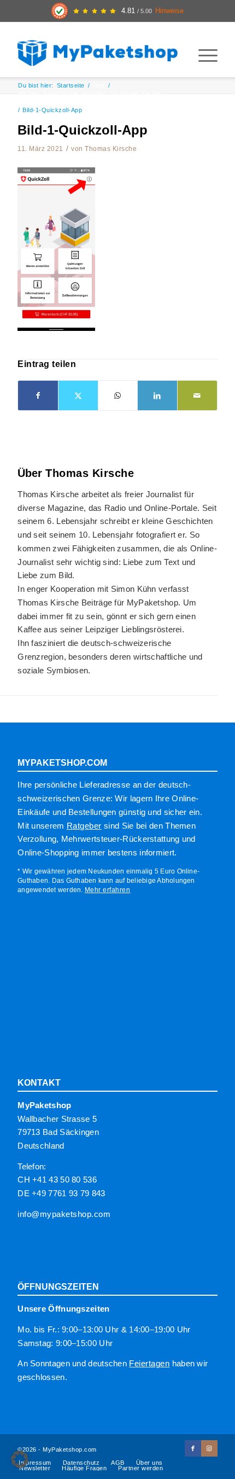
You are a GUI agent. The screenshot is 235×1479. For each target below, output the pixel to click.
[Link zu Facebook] (193, 1448)
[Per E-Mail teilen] (197, 396)
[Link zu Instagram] (209, 1448)
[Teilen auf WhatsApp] (118, 396)
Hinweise (169, 11)
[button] (19, 1459)
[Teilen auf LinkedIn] (157, 396)
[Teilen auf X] (78, 396)
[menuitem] (202, 55)
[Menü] (202, 55)
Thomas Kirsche (111, 149)
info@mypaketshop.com (63, 1214)
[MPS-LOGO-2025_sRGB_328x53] (97, 50)
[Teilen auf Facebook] (38, 396)
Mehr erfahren (108, 890)
